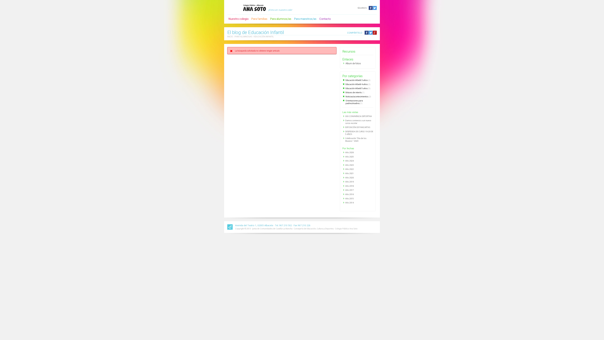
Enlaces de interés (355, 92)
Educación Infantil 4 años (358, 84)
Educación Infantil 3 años (358, 80)
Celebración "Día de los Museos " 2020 (355, 139)
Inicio (230, 36)
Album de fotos (353, 63)
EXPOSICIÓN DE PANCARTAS (357, 127)
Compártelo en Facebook (367, 33)
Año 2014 (349, 202)
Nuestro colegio (239, 18)
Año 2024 (349, 160)
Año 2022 (349, 169)
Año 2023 (349, 165)
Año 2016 (349, 194)
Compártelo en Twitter (371, 33)
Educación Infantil (264, 36)
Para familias (259, 18)
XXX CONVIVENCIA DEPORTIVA (358, 116)
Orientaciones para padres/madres (354, 102)
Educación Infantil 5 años (358, 88)
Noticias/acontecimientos (358, 96)
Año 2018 (349, 186)
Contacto (325, 18)
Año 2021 (349, 173)
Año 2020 (349, 177)
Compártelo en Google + (375, 33)
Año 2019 (349, 181)
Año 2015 (349, 198)
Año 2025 (349, 156)
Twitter (375, 8)
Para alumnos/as (280, 18)
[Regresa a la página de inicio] (254, 7)
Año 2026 (349, 152)
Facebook (371, 8)
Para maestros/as (305, 18)
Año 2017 (349, 190)
